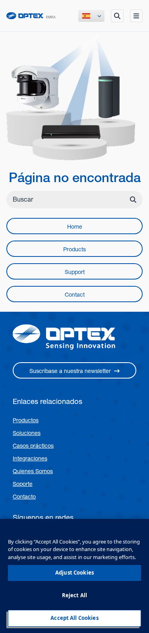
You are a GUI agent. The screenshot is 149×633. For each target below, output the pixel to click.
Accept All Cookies (74, 617)
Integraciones (30, 458)
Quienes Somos (33, 471)
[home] (31, 15)
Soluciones (27, 433)
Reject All (74, 595)
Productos (26, 420)
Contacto (24, 497)
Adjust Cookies (74, 572)
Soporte (23, 484)
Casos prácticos (33, 446)
